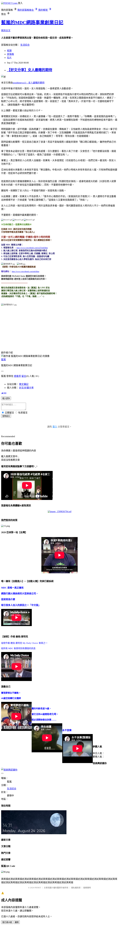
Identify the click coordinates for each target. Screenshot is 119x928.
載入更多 (6, 398)
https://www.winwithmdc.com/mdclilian (25, 271)
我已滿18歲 (7, 922)
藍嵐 (3, 359)
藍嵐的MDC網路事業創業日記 (32, 22)
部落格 (10, 54)
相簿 (9, 50)
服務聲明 (87, 888)
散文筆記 (23, 384)
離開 (17, 922)
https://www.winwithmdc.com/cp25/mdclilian (32, 248)
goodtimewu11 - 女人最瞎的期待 (29, 82)
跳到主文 (5, 30)
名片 (9, 57)
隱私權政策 (76, 888)
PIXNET (38, 888)
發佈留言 (6, 416)
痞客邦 (17, 376)
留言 (23, 376)
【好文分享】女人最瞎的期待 (29, 70)
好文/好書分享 (26, 387)
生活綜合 (25, 45)
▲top (3, 393)
